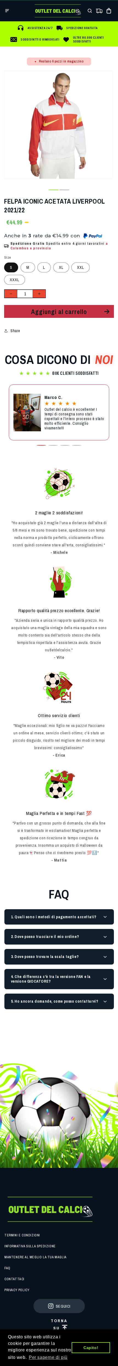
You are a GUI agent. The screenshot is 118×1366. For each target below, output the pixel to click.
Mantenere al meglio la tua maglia (35, 1257)
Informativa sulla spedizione (30, 1246)
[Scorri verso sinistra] (43, 190)
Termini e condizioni (22, 1235)
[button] (7, 11)
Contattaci (14, 1279)
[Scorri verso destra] (75, 190)
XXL (80, 267)
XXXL (14, 279)
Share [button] (15, 330)
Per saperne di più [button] (48, 1357)
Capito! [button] (90, 1347)
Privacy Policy (16, 1290)
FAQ (7, 1268)
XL (61, 267)
